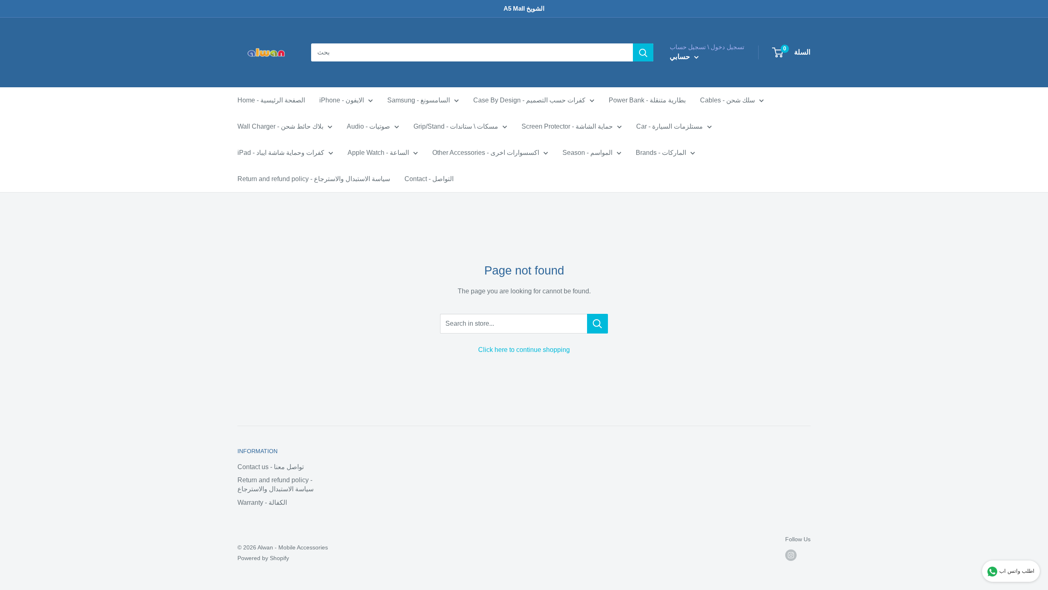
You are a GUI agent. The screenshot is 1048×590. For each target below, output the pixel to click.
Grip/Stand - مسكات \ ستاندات (455, 126)
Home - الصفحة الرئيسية (271, 100)
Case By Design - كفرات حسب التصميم (529, 100)
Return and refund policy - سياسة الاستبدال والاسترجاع (313, 178)
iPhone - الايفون (341, 100)
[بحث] (643, 52)
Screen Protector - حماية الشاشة (567, 126)
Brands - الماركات (661, 152)
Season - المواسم (587, 152)
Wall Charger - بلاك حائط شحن (280, 126)
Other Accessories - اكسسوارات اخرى (485, 152)
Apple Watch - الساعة (378, 152)
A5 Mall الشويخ (524, 8)
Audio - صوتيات (368, 126)
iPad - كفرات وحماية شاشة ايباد (280, 152)
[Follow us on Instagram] (791, 555)
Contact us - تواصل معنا (270, 466)
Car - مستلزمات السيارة (669, 126)
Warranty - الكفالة (262, 502)
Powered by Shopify (263, 558)
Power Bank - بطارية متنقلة (647, 100)
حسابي (681, 57)
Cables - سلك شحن (727, 100)
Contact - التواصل (429, 178)
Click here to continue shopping (524, 349)
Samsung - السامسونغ (418, 100)
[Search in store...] (597, 324)
